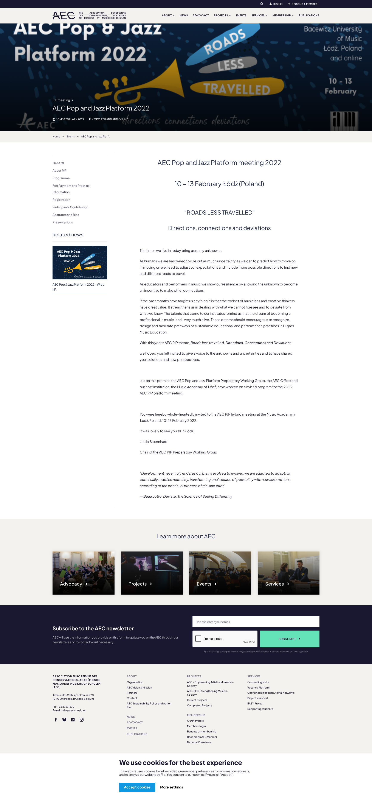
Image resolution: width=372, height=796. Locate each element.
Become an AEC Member (202, 736)
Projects (221, 15)
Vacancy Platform (258, 687)
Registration (61, 199)
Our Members (195, 720)
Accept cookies (137, 787)
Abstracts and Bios (66, 215)
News (184, 15)
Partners (132, 692)
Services (258, 15)
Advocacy (201, 15)
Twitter (64, 720)
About (167, 15)
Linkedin (73, 720)
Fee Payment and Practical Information (71, 189)
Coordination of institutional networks (270, 692)
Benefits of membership (201, 731)
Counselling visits (258, 682)
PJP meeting (61, 100)
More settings (171, 787)
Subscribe (287, 639)
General (58, 163)
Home (56, 136)
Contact (132, 698)
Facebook (56, 720)
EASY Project (255, 703)
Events (241, 15)
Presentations (63, 222)
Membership (282, 15)
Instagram (81, 720)
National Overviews (199, 742)
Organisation (135, 682)
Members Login (196, 726)
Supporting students (260, 708)
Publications (309, 15)
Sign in (278, 4)
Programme (61, 178)
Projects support (257, 698)
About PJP (60, 170)
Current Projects (197, 700)
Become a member (304, 4)
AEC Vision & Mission (139, 687)
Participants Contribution (70, 207)
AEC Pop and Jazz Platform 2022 (101, 136)
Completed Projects (199, 705)
